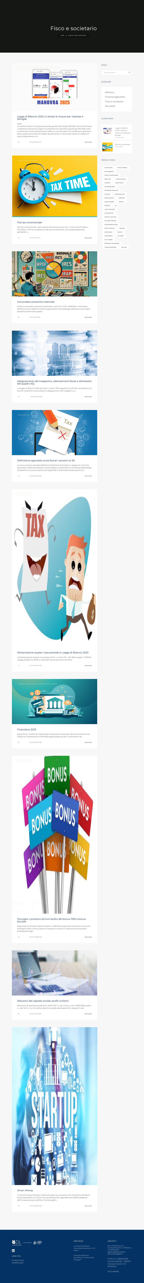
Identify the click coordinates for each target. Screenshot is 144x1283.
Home (62, 35)
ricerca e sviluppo (110, 217)
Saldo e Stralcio (109, 228)
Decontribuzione (109, 186)
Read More (88, 142)
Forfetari (122, 198)
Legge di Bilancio (109, 209)
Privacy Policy (18, 1260)
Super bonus (108, 236)
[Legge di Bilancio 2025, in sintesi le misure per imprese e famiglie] (107, 131)
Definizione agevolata (111, 190)
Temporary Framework (111, 243)
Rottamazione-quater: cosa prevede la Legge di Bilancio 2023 (52, 652)
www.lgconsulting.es (81, 1255)
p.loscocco (23, 142)
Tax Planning (108, 239)
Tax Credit (120, 236)
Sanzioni (122, 228)
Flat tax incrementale (29, 222)
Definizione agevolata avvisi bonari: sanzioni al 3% (46, 460)
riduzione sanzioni (110, 220)
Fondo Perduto (109, 198)
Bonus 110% (107, 179)
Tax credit (53, 68)
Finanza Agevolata (31, 68)
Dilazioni (107, 194)
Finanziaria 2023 (26, 729)
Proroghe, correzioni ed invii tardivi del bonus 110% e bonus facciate (51, 920)
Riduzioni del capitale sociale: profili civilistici (43, 1001)
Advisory (21, 68)
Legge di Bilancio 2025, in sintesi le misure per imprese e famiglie (50, 117)
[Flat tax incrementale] (107, 147)
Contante (107, 183)
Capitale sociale (121, 179)
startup (119, 232)
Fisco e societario (44, 68)
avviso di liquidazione (111, 175)
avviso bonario (109, 171)
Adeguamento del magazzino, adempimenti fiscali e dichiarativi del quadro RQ (54, 382)
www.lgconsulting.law (81, 1246)
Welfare (124, 247)
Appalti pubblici (122, 167)
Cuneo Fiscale (119, 183)
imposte (121, 201)
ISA (116, 205)
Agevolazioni (108, 167)
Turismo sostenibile (110, 247)
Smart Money (25, 1190)
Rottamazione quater (111, 224)
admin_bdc (24, 1014)
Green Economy (109, 201)
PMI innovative (108, 213)
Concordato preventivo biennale (36, 301)
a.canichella (24, 396)
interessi (107, 205)
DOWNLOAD (17, 1263)
